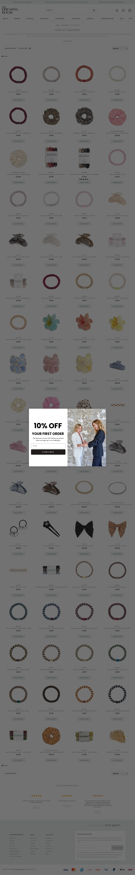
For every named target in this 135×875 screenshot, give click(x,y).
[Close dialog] (103, 411)
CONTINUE (48, 452)
